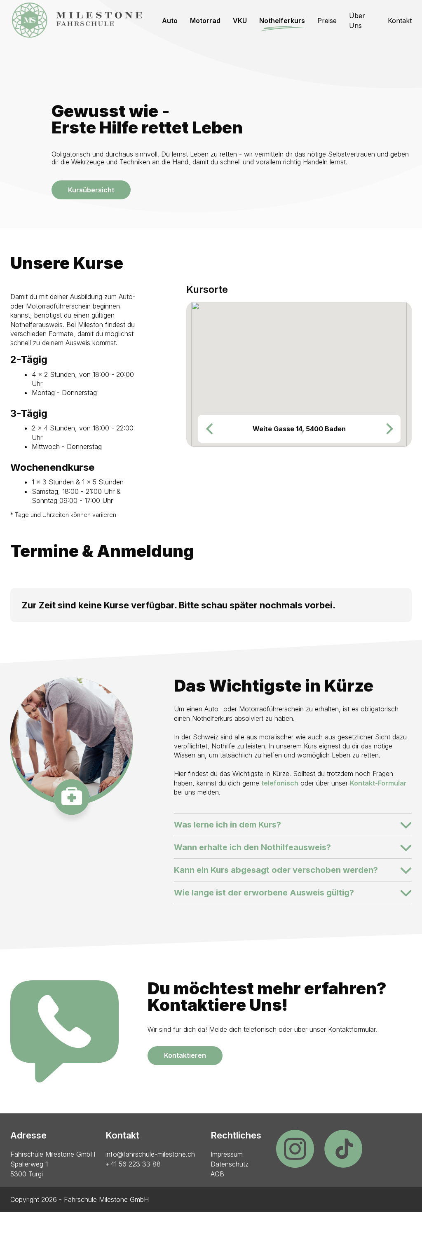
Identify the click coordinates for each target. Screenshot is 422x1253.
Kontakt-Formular (378, 783)
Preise (327, 20)
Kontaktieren (185, 1055)
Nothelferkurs (282, 20)
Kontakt (400, 20)
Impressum (227, 1154)
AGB (217, 1174)
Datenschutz (230, 1164)
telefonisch (279, 783)
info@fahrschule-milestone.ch (150, 1154)
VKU (240, 20)
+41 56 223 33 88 (133, 1164)
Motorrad (205, 20)
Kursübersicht (91, 190)
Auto (170, 20)
